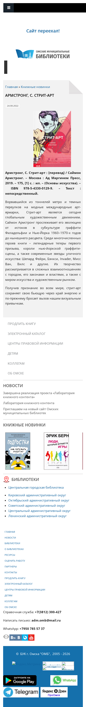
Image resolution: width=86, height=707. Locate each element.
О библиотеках (14, 549)
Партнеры (11, 566)
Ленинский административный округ (37, 516)
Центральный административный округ (39, 511)
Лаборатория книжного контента (28, 403)
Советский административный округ (36, 505)
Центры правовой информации (35, 343)
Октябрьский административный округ (38, 500)
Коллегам (16, 363)
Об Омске (16, 373)
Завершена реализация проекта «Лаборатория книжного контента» (39, 395)
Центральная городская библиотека (36, 487)
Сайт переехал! (43, 31)
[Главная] (43, 53)
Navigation (8, 7)
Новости (10, 537)
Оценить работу (15, 560)
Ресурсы (10, 554)
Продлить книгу (22, 324)
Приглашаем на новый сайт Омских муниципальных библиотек (30, 411)
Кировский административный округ (37, 495)
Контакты (11, 572)
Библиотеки (12, 543)
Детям (13, 353)
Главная (11, 87)
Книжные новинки (35, 87)
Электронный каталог (27, 334)
